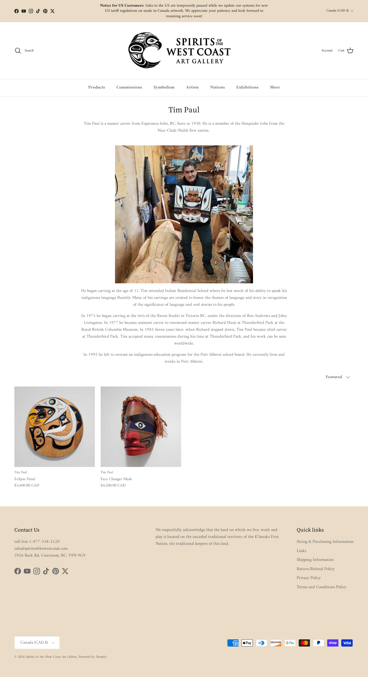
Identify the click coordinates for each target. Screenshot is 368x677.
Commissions (129, 87)
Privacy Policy (309, 578)
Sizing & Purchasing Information (325, 542)
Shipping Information (315, 560)
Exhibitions (247, 87)
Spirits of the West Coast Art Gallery (51, 657)
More (275, 87)
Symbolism (164, 87)
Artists (192, 87)
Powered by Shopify (93, 657)
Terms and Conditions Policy (321, 587)
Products (96, 87)
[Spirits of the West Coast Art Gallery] (184, 51)
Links (301, 551)
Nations (217, 87)
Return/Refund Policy (316, 569)
